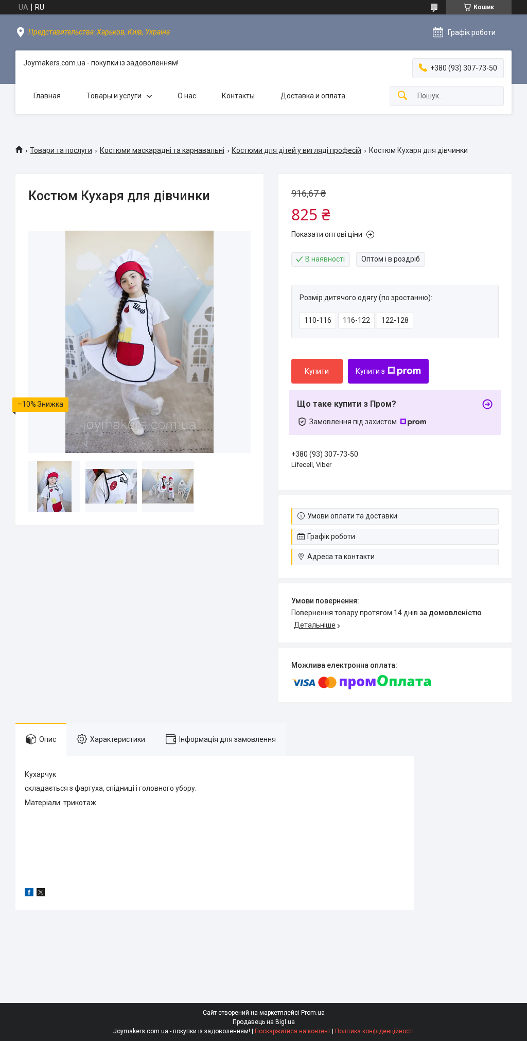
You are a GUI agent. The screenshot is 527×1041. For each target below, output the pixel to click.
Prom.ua (313, 1012)
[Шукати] (402, 96)
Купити (317, 371)
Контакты (238, 96)
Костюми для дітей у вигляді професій (296, 150)
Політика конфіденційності (374, 1031)
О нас (187, 96)
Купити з (370, 371)
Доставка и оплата (312, 96)
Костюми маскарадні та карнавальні (162, 150)
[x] (41, 894)
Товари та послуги (61, 150)
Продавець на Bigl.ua (264, 1022)
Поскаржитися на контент (292, 1031)
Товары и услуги (114, 96)
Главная (47, 96)
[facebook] (29, 894)
